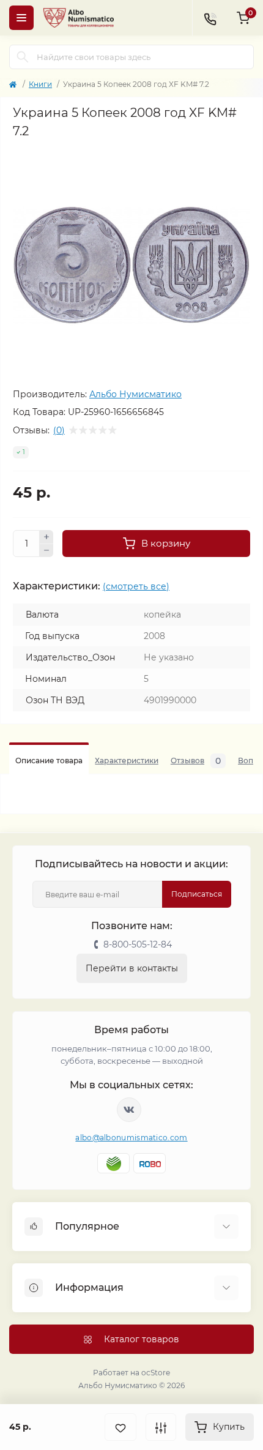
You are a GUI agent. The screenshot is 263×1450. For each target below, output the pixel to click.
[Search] (22, 57)
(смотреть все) (136, 586)
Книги (40, 84)
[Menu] (21, 18)
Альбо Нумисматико (135, 394)
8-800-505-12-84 (137, 944)
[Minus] (46, 551)
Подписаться (196, 894)
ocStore (155, 1372)
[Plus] (46, 537)
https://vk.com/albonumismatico (129, 1109)
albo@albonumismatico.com (131, 1137)
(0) (59, 430)
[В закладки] (120, 1427)
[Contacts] (210, 18)
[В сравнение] (161, 1427)
